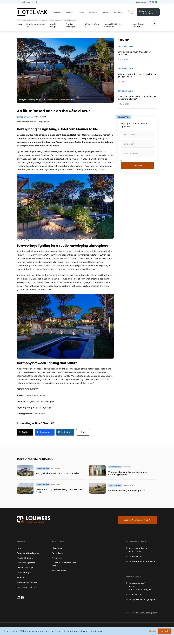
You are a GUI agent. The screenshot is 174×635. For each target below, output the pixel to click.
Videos (81, 12)
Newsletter (118, 12)
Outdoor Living (25, 117)
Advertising (93, 12)
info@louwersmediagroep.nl (142, 561)
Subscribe (137, 165)
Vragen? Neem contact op (136, 520)
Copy (83, 432)
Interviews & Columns (138, 25)
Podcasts (69, 12)
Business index (131, 12)
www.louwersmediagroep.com (143, 613)
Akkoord (165, 631)
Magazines (57, 12)
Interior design (53, 25)
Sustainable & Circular (27, 582)
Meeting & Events (25, 558)
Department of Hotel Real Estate (148, 12)
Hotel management (35, 24)
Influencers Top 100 (91, 25)
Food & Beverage (70, 25)
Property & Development (28, 553)
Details (152, 631)
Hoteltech (21, 577)
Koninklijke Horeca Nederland (113, 25)
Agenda (106, 12)
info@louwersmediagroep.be (142, 599)
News (19, 24)
